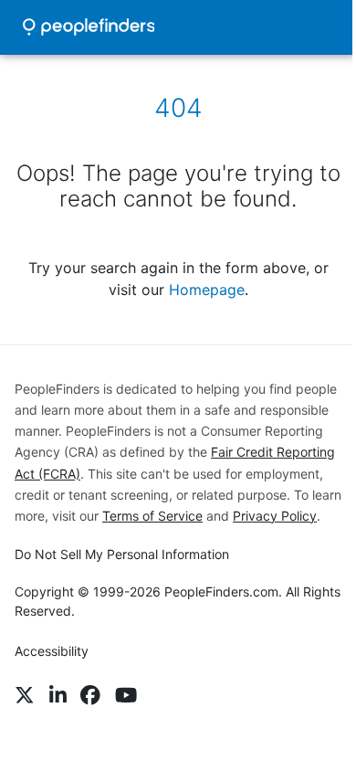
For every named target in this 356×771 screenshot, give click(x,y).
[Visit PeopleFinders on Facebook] (90, 695)
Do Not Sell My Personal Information (122, 554)
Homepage (207, 289)
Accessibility (52, 651)
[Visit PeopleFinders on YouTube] (126, 695)
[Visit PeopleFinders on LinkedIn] (58, 695)
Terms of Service (152, 515)
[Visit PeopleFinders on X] (25, 695)
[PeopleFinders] (88, 27)
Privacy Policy (275, 515)
